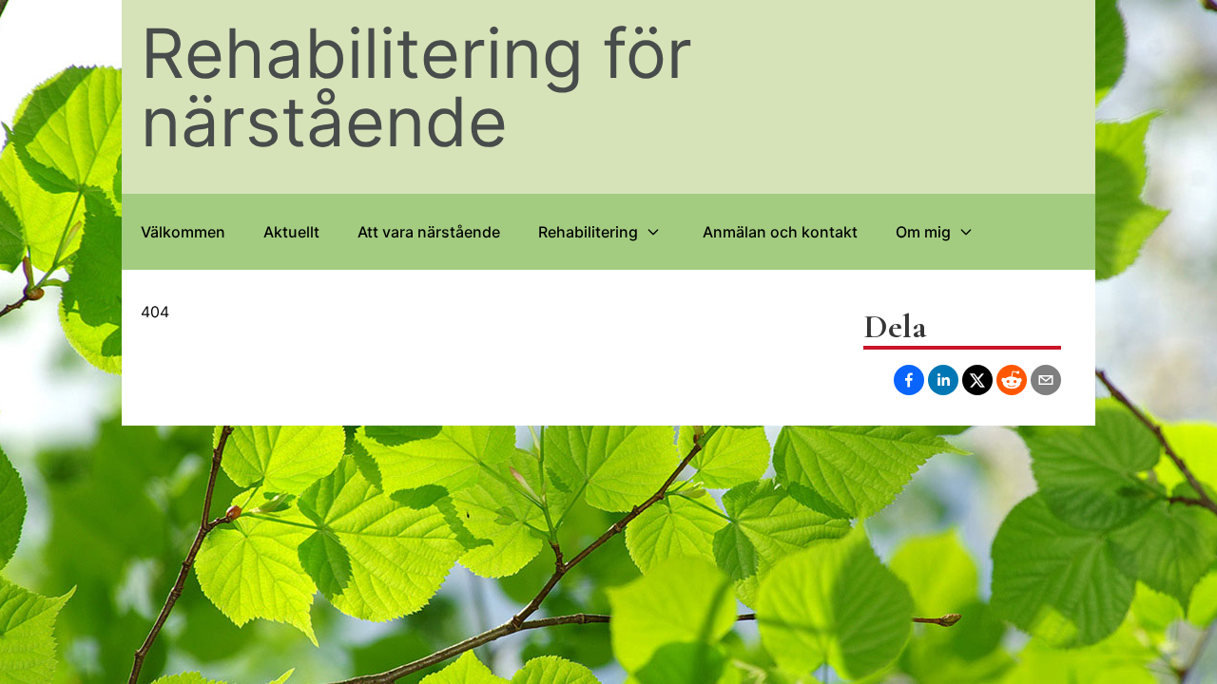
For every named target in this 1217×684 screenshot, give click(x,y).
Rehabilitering (588, 231)
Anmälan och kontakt (780, 231)
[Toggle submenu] (653, 231)
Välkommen (183, 231)
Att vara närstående (428, 231)
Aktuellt (291, 231)
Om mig (923, 231)
